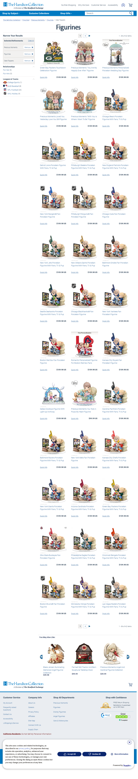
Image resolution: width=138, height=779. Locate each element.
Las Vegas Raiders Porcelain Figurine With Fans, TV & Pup (114, 605)
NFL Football (13, 90)
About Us (31, 703)
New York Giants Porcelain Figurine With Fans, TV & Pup (52, 507)
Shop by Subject (10, 13)
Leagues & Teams (10, 79)
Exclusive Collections (39, 13)
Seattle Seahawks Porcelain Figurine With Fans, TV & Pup (52, 313)
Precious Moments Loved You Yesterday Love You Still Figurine (53, 118)
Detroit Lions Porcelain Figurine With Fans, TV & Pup (53, 166)
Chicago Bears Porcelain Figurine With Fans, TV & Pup (114, 118)
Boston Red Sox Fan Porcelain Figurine (52, 361)
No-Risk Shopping (68, 5)
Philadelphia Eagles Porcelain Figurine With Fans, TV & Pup (83, 556)
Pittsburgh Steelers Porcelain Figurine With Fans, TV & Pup (83, 166)
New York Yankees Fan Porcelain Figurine (111, 313)
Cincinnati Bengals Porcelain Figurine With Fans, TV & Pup (114, 556)
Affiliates (31, 716)
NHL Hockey (13, 93)
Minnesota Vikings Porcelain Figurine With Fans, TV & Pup (83, 605)
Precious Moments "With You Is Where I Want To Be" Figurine (84, 118)
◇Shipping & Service (11, 723)
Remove (27, 47)
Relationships (9, 66)
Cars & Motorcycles (60, 720)
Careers (31, 707)
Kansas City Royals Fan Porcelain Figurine (112, 361)
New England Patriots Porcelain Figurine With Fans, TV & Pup (115, 166)
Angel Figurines (59, 716)
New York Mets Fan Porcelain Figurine (83, 459)
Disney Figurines (59, 712)
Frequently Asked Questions (9, 708)
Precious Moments (60, 703)
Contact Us (7, 714)
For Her (6, 70)
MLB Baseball (13, 86)
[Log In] (123, 5)
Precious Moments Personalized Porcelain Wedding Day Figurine (115, 69)
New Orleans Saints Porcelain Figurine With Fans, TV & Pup (83, 264)
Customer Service (98, 5)
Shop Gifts (65, 13)
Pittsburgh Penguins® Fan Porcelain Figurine (82, 215)
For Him (6, 73)
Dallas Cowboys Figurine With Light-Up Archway (52, 410)
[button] (106, 715)
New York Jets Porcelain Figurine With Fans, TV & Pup (52, 264)
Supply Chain (33, 729)
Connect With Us (34, 725)
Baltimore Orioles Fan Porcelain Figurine (115, 264)
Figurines (56, 707)
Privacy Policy (33, 712)
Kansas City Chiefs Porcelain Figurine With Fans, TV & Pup (114, 459)
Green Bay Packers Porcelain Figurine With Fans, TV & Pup (114, 507)
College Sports (14, 82)
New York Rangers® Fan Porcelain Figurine (50, 215)
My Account (7, 703)
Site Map (31, 720)
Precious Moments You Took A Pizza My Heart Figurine (83, 410)
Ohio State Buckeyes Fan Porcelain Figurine (50, 556)
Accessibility (113, 5)
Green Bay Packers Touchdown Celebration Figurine (53, 69)
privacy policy (24, 748)
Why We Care (83, 5)
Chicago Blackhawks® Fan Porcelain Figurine (82, 313)
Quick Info (43, 77)
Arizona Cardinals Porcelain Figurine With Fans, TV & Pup (83, 507)
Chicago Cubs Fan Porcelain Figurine (114, 215)
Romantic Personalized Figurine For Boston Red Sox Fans (84, 361)
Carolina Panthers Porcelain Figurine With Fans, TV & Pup (114, 410)
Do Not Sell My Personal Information (27, 734)
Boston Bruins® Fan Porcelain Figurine (52, 605)
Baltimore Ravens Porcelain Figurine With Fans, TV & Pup (52, 459)
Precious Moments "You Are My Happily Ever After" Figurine (84, 69)
